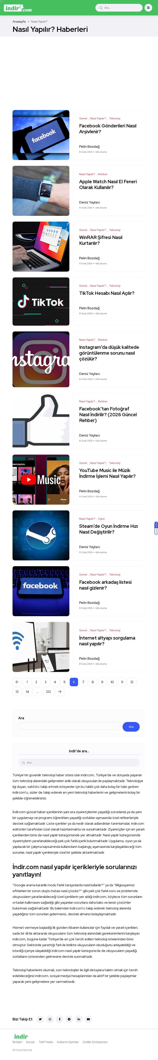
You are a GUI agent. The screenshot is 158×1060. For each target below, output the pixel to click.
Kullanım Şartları (68, 1042)
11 (122, 682)
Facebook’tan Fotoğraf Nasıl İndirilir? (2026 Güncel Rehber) (108, 415)
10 (112, 682)
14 (27, 691)
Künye (30, 1042)
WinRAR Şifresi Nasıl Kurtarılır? (100, 240)
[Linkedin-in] (79, 1019)
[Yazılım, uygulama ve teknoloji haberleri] (18, 8)
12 (131, 682)
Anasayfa (19, 21)
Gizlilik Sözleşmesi (95, 1042)
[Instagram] (50, 1019)
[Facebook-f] (59, 1019)
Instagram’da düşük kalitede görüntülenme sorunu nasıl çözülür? (109, 353)
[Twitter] (40, 1019)
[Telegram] (69, 1019)
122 (48, 691)
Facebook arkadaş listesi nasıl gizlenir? (105, 585)
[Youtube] (88, 1019)
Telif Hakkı (46, 1042)
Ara (21, 718)
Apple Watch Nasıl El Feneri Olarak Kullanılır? (108, 185)
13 (17, 691)
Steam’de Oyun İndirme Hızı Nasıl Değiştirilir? (108, 529)
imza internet (23, 1050)
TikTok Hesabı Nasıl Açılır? (106, 293)
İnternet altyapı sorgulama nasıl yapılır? (107, 641)
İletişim (17, 1042)
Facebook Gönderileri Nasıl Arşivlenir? (107, 129)
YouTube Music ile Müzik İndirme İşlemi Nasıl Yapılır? (107, 473)
